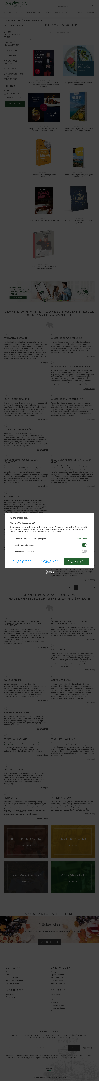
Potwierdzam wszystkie (77, 561)
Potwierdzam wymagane (49, 561)
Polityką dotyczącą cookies (64, 527)
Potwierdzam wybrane (22, 561)
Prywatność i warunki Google (52, 531)
